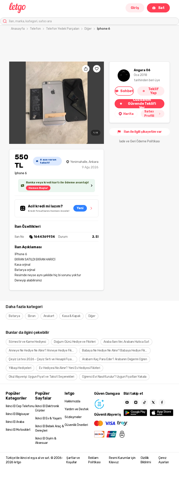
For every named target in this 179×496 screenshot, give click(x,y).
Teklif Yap (153, 91)
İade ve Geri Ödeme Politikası (139, 141)
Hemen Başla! (38, 187)
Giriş (135, 8)
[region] (56, 103)
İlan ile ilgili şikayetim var (143, 132)
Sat (161, 8)
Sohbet (126, 91)
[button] (56, 103)
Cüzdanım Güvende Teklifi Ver (142, 103)
